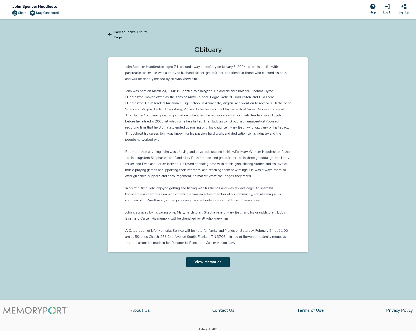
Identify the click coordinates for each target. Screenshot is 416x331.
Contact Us (223, 310)
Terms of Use (310, 310)
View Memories (208, 261)
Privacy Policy (399, 310)
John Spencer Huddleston (36, 6)
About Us (140, 310)
